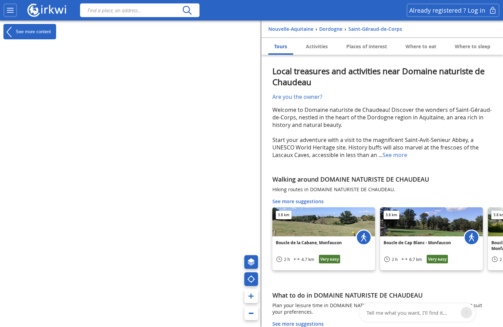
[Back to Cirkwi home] (46, 10)
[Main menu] (10, 10)
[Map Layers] (251, 262)
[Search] (187, 10)
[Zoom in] (251, 296)
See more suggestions (298, 201)
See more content (32, 31)
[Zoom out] (251, 313)
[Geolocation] (251, 279)
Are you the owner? (297, 97)
